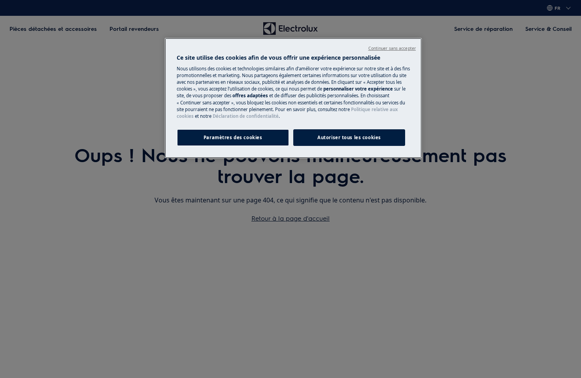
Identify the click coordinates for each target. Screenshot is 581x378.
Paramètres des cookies (233, 137)
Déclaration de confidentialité (246, 116)
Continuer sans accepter (392, 48)
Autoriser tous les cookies (349, 137)
